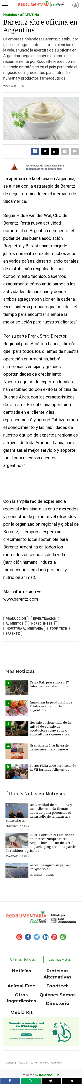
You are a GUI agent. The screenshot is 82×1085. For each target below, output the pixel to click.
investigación (44, 618)
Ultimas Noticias (22, 960)
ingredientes (41, 623)
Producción (16, 618)
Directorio (57, 1003)
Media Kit (21, 1012)
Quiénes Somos (58, 994)
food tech (58, 628)
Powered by (41, 1075)
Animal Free (21, 985)
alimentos (14, 623)
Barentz (13, 633)
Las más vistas (60, 960)
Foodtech (57, 985)
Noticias (21, 970)
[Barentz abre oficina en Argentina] (41, 118)
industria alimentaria (24, 628)
